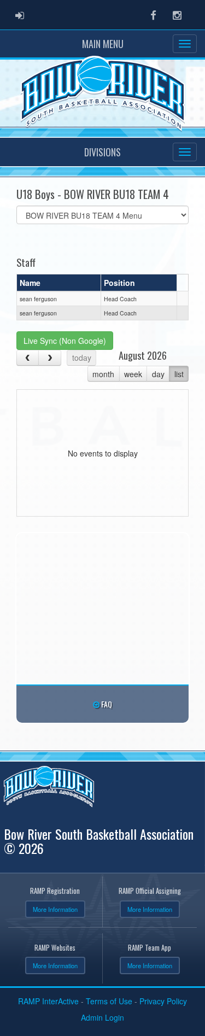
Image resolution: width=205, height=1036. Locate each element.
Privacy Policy (163, 1001)
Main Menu (103, 44)
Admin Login (102, 1017)
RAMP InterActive (48, 1001)
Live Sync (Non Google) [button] (65, 340)
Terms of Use (109, 1001)
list (179, 373)
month (103, 373)
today (81, 357)
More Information (55, 909)
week (133, 373)
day (158, 373)
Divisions (102, 152)
